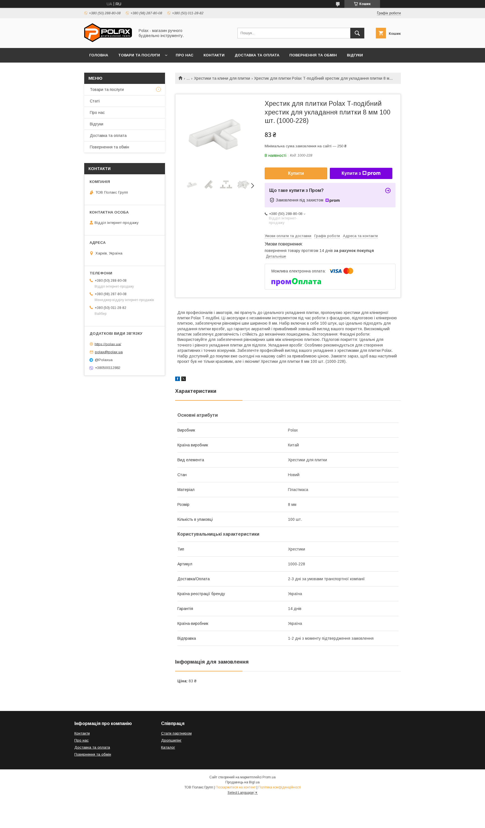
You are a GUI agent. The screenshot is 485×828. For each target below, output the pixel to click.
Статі (95, 101)
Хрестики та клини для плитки (222, 78)
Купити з (351, 173)
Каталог (168, 747)
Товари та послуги (139, 55)
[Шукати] (357, 33)
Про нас (184, 55)
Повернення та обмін (313, 55)
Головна (98, 55)
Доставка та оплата (257, 55)
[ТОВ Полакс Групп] (108, 40)
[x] (183, 379)
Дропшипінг (171, 740)
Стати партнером (176, 733)
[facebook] (177, 379)
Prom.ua (269, 777)
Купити (296, 173)
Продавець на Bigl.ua (242, 782)
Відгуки (355, 55)
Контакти (214, 55)
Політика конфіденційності (279, 787)
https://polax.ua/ (108, 344)
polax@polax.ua (109, 352)
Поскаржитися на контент (236, 787)
